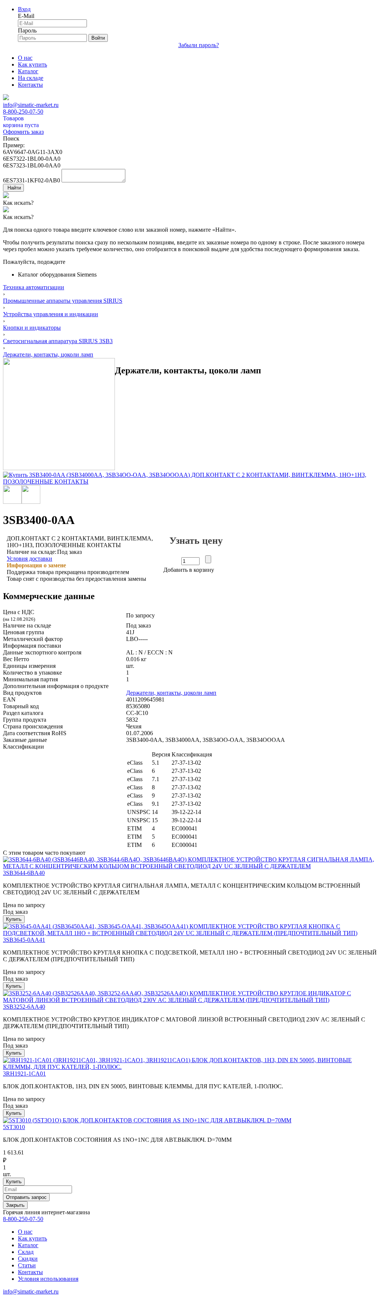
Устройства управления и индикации (50, 314)
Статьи (27, 1265)
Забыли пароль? (198, 45)
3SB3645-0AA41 (24, 940)
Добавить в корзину (188, 570)
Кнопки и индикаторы (32, 327)
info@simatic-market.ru (31, 105)
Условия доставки (29, 558)
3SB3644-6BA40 (24, 873)
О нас (25, 58)
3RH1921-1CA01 (24, 1073)
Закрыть (15, 1205)
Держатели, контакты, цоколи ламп (48, 354)
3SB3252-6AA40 (24, 1006)
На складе (30, 78)
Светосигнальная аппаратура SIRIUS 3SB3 (58, 341)
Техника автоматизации (33, 287)
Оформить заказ (23, 132)
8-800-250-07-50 (23, 111)
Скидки (28, 1258)
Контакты (30, 84)
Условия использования (48, 1279)
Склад (26, 1252)
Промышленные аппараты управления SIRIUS (62, 300)
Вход (24, 9)
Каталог (28, 71)
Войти (98, 38)
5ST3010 (14, 1127)
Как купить (32, 64)
